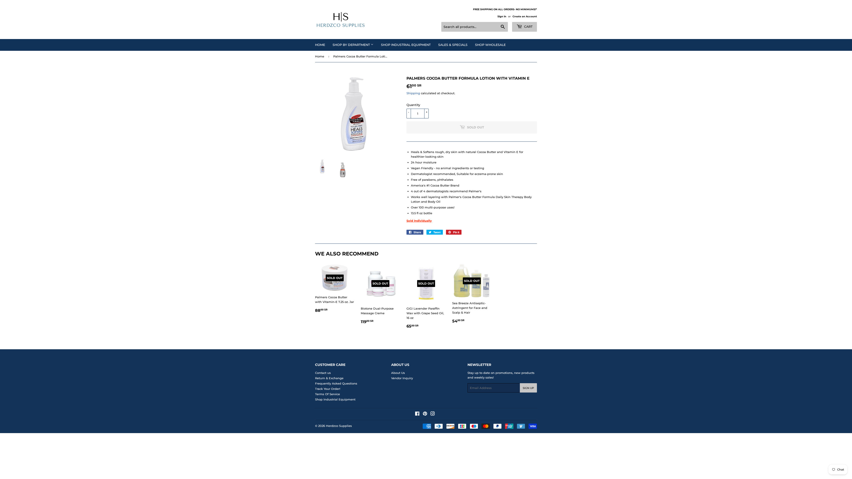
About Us (398, 373)
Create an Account (525, 16)
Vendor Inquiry (402, 378)
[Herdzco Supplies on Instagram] (432, 414)
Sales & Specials (452, 45)
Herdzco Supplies (339, 426)
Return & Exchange (329, 378)
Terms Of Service (327, 394)
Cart (527, 27)
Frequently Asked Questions (336, 383)
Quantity (413, 105)
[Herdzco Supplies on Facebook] (417, 414)
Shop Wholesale (490, 45)
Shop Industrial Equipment (406, 45)
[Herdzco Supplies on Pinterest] (425, 414)
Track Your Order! (327, 389)
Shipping (413, 93)
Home (320, 45)
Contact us (323, 373)
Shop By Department (352, 45)
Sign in (501, 16)
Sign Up (528, 388)
